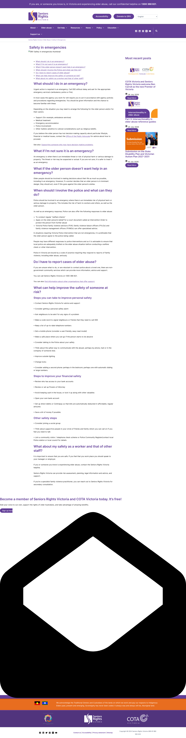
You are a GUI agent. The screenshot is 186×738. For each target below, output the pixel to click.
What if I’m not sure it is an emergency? (52, 64)
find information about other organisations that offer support (70, 281)
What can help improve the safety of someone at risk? (58, 76)
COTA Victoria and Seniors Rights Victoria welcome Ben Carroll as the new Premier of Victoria (140, 85)
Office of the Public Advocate (78, 136)
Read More (131, 98)
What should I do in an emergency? (50, 61)
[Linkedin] (140, 31)
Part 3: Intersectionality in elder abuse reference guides (140, 120)
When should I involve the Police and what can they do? (58, 70)
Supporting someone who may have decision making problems (67, 145)
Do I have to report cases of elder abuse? (53, 73)
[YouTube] (150, 31)
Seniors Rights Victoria (35, 40)
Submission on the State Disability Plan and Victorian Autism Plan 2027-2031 (139, 154)
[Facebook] (136, 31)
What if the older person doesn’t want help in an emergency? (60, 67)
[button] (101, 16)
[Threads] (146, 31)
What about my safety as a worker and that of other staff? (60, 78)
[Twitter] (46, 733)
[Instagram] (143, 31)
